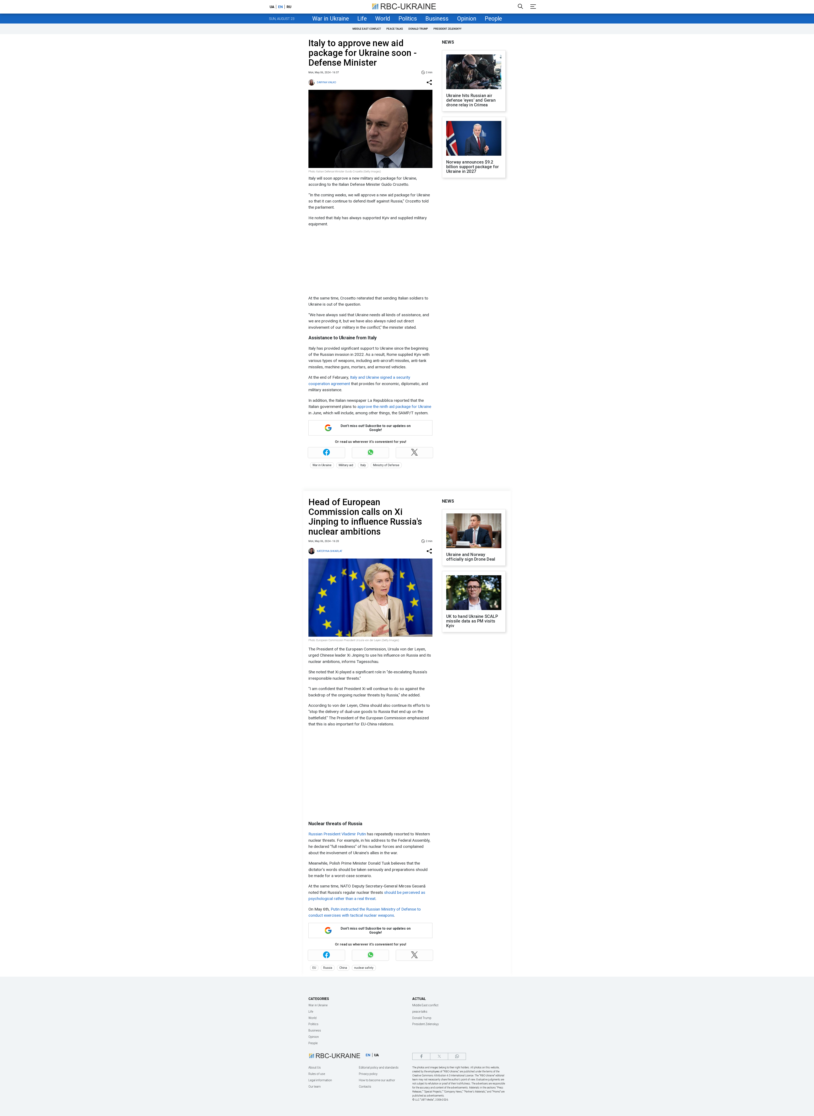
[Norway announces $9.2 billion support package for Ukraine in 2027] (473, 139)
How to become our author (377, 1080)
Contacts (365, 1086)
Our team (314, 1086)
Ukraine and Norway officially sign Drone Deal (470, 556)
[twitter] (439, 1056)
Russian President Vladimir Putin (337, 834)
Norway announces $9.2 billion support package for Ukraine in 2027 (472, 167)
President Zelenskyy (447, 28)
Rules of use (316, 1074)
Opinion (466, 18)
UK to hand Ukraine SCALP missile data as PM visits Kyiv (472, 621)
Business (437, 18)
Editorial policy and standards (379, 1067)
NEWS (448, 42)
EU (314, 967)
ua (272, 7)
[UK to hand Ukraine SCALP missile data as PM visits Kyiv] (473, 593)
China (343, 967)
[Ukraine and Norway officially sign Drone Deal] (473, 531)
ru (289, 7)
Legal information (320, 1080)
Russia (327, 967)
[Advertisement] (369, 261)
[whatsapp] (457, 1056)
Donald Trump (418, 28)
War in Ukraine (330, 18)
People (493, 18)
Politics (408, 18)
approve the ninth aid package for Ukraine (394, 406)
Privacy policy (368, 1074)
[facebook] (421, 1056)
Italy (363, 465)
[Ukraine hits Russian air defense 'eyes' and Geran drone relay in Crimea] (473, 72)
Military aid (346, 465)
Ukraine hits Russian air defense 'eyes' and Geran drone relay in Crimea (471, 100)
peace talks (394, 28)
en (280, 7)
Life (362, 18)
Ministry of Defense (386, 465)
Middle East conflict (367, 28)
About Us (314, 1067)
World (382, 18)
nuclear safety (364, 967)
